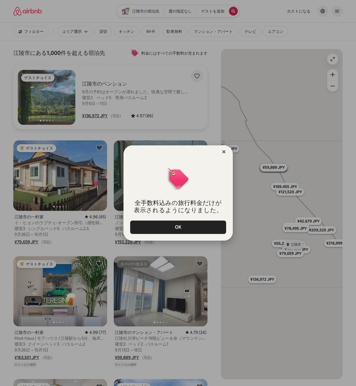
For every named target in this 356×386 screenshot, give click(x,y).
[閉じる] (224, 152)
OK (178, 227)
